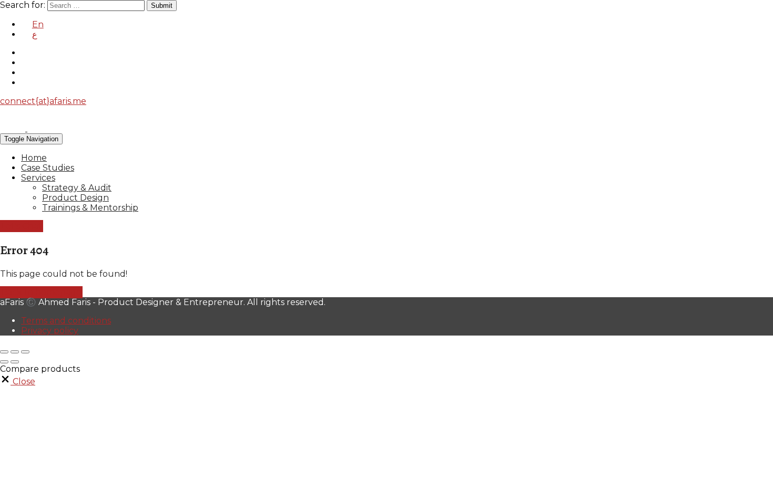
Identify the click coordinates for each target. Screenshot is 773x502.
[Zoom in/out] (25, 351)
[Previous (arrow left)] (4, 361)
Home (34, 158)
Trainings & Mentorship (90, 208)
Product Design (75, 198)
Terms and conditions (66, 321)
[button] (17, 381)
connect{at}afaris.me (43, 101)
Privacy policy (49, 331)
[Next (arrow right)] (15, 361)
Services (38, 178)
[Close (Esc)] (4, 351)
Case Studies (47, 168)
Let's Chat (21, 226)
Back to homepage (41, 292)
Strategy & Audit (76, 188)
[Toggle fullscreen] (15, 351)
